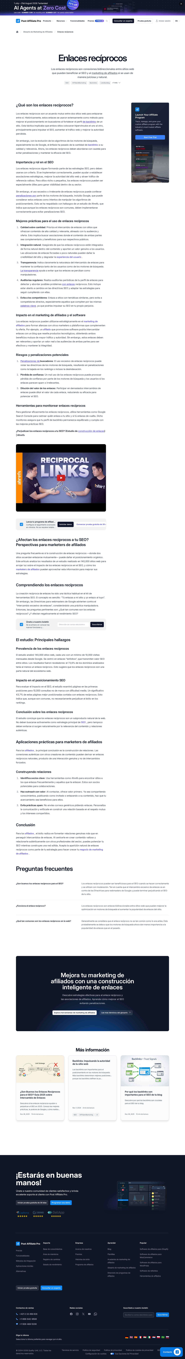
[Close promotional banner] (181, 4)
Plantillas (111, 1254)
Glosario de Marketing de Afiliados (38, 32)
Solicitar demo (65, 524)
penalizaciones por (26, 195)
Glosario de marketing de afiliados (122, 1268)
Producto (47, 21)
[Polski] (158, 1337)
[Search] (108, 21)
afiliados (29, 750)
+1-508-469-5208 (28, 1324)
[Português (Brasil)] (162, 1337)
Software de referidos (149, 1271)
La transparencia (29, 270)
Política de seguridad (91, 1350)
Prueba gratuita (144, 21)
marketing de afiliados (104, 73)
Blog (109, 1249)
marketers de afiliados (28, 569)
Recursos (61, 21)
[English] (131, 1337)
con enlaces (68, 284)
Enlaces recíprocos (65, 32)
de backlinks (89, 121)
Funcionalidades (22, 1256)
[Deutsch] (126, 1337)
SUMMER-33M (27, 12)
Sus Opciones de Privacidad (126, 1354)
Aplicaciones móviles (24, 1266)
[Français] (140, 1337)
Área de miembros (50, 1254)
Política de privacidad (113, 1350)
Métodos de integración (26, 1261)
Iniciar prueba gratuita (27, 1288)
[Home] (17, 32)
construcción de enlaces (91, 431)
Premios (78, 1254)
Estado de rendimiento (52, 1264)
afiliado (47, 329)
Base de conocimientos (52, 1249)
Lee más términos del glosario (114, 1013)
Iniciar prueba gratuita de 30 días (32, 1203)
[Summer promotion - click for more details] (92, 7)
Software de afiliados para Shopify (154, 1249)
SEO (83, 722)
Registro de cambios (51, 1259)
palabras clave (28, 305)
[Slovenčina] (167, 1337)
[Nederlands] (153, 1337)
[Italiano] (149, 1337)
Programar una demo (61, 1203)
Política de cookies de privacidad (139, 1350)
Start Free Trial (150, 137)
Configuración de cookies (95, 1354)
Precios (19, 1250)
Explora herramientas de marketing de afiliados (74, 1013)
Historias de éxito (82, 1259)
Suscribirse (97, 624)
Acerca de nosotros (83, 1249)
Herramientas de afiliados (150, 1276)
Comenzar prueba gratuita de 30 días (93, 524)
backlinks (93, 144)
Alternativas (21, 1271)
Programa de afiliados (84, 1264)
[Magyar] (144, 1337)
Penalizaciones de (30, 361)
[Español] (135, 1337)
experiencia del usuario (69, 257)
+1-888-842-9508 (28, 1319)
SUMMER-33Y (51, 12)
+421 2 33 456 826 (28, 1314)
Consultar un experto (123, 21)
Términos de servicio (70, 1350)
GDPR (159, 1350)
